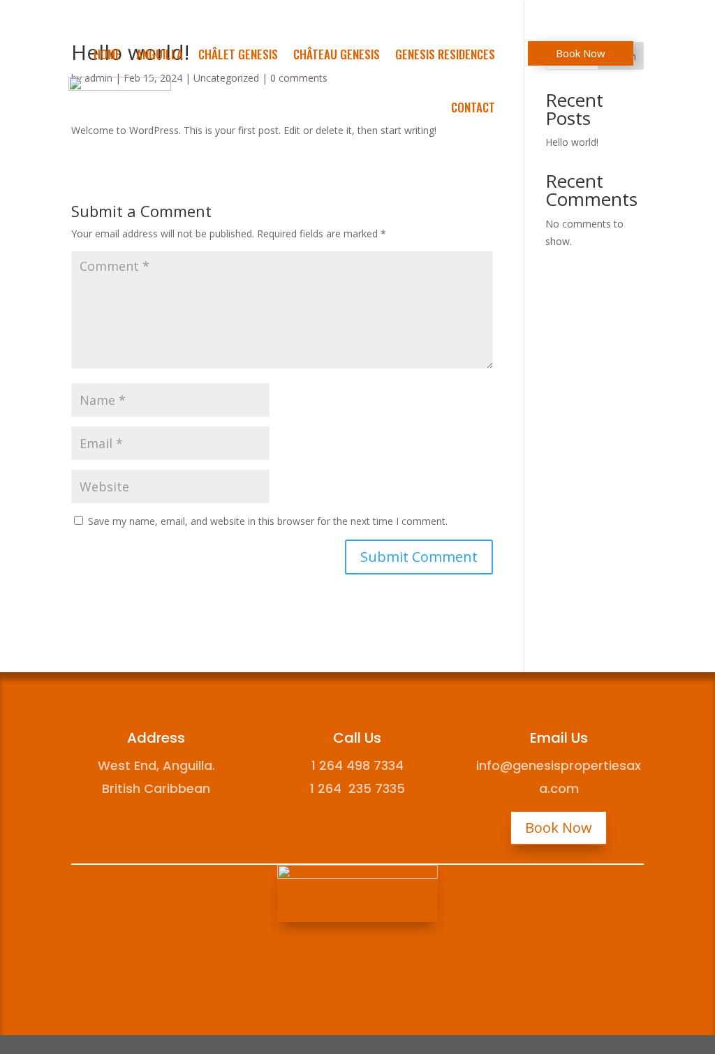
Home (107, 54)
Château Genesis (336, 54)
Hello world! (571, 142)
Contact (473, 107)
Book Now (580, 53)
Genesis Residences (445, 54)
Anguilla (159, 54)
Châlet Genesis (238, 54)
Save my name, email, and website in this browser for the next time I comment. (268, 521)
